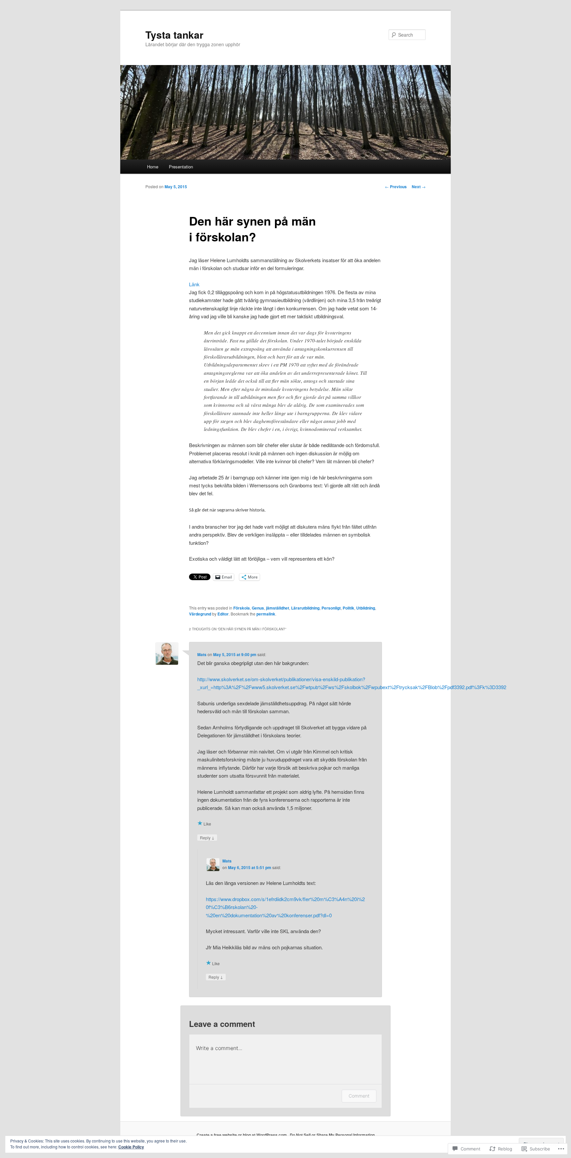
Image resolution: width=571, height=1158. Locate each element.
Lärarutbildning (305, 608)
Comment (359, 1096)
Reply (207, 837)
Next (419, 187)
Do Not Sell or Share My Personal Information (332, 1135)
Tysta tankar (174, 34)
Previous (396, 187)
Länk (194, 284)
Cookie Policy (131, 1147)
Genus (258, 608)
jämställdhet (277, 608)
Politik (348, 608)
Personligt (331, 608)
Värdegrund (200, 614)
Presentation (181, 166)
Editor (223, 614)
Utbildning (365, 608)
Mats (202, 654)
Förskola (241, 608)
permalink (265, 614)
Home (152, 166)
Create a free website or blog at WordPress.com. (242, 1135)
